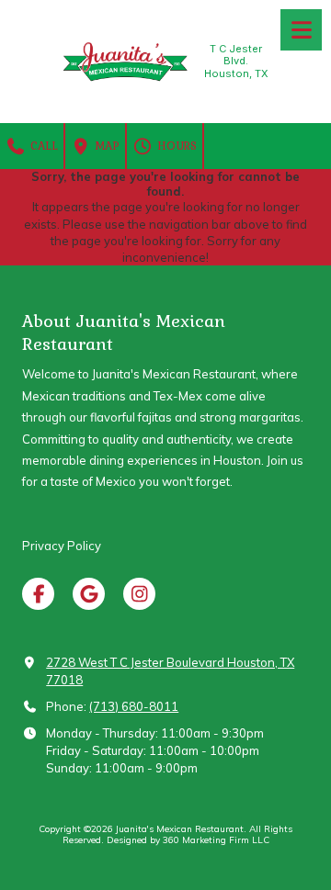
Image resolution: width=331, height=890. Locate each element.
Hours (175, 145)
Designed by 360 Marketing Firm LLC (188, 840)
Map (105, 145)
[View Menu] (301, 30)
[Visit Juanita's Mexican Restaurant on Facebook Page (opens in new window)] (38, 594)
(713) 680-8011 (133, 706)
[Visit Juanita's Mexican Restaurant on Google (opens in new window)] (89, 594)
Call (42, 145)
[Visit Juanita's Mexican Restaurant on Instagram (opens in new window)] (139, 594)
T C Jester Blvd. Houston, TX (236, 61)
